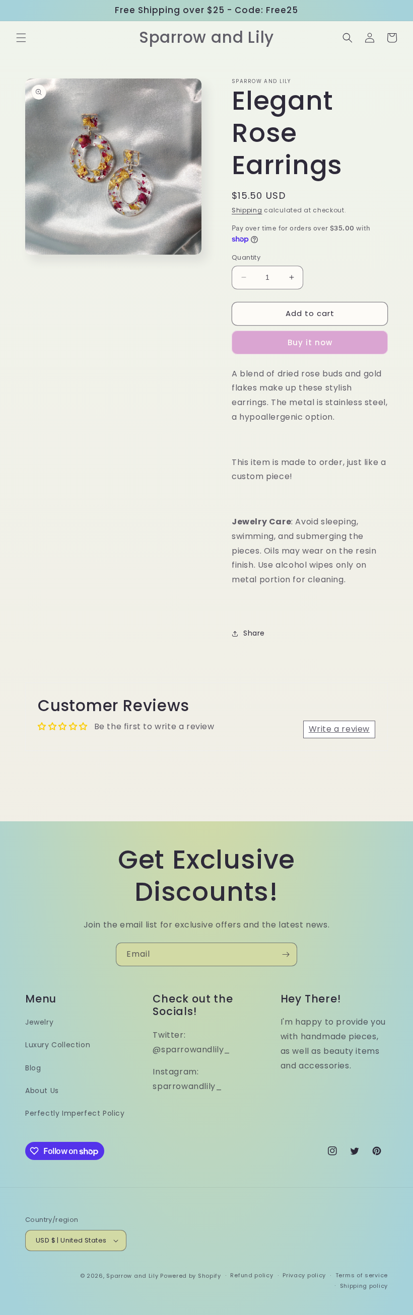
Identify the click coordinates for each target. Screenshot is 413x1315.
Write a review (339, 729)
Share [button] (254, 633)
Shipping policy (364, 1286)
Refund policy (251, 1275)
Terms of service (361, 1275)
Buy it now (310, 342)
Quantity (246, 257)
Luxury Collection (57, 1045)
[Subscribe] (285, 954)
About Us (42, 1091)
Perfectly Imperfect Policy (75, 1113)
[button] (21, 38)
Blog (33, 1068)
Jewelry (39, 1022)
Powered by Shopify (190, 1276)
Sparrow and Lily (132, 1276)
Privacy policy (304, 1275)
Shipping (247, 210)
